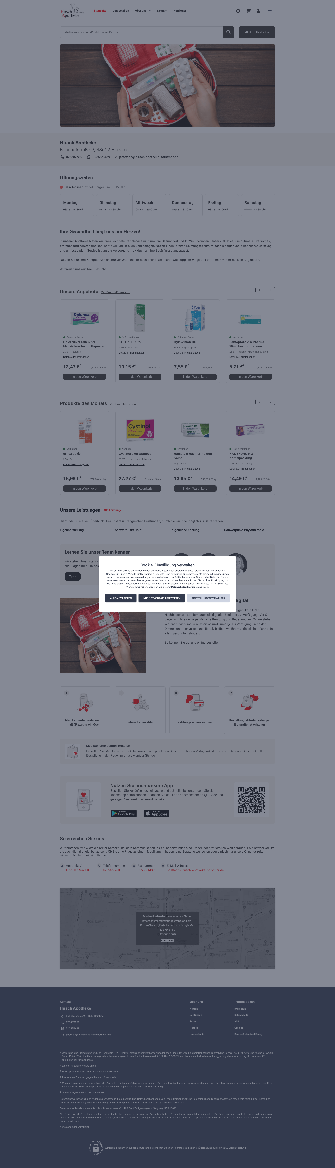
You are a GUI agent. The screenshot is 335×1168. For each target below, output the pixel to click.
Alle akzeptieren (121, 598)
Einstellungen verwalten (208, 598)
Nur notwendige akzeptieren (161, 598)
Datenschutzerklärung (183, 587)
